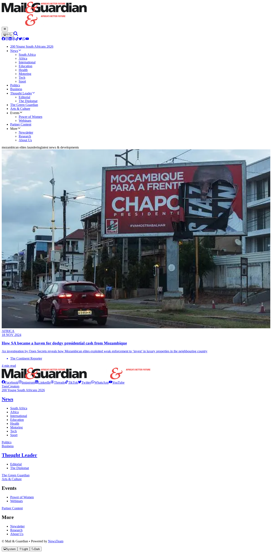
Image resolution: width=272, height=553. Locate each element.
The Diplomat (19, 468)
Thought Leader (19, 455)
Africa (14, 412)
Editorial (16, 464)
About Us (16, 534)
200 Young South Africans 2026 (23, 390)
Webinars (16, 501)
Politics (6, 442)
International (18, 416)
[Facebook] (3, 39)
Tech (13, 431)
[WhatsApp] (24, 39)
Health (14, 423)
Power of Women (22, 497)
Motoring (16, 427)
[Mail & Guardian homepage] (136, 14)
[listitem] (10, 382)
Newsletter (17, 526)
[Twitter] (20, 39)
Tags (5, 386)
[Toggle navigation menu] (5, 29)
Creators (13, 386)
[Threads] (13, 39)
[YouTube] (27, 39)
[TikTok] (17, 39)
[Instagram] (6, 39)
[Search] (16, 34)
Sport (13, 435)
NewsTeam (55, 541)
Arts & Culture (12, 479)
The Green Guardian (16, 475)
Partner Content (12, 508)
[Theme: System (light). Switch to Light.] (8, 34)
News (7, 399)
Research (16, 530)
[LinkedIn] (10, 39)
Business (8, 446)
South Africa (18, 408)
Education (17, 420)
